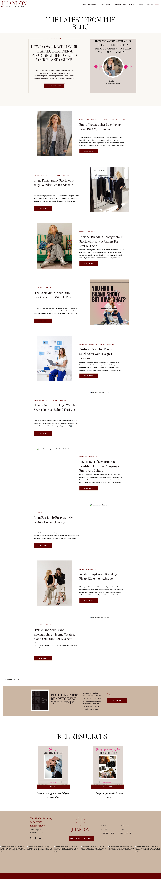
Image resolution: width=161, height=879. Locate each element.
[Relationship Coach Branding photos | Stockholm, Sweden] (54, 583)
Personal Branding (108, 120)
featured (38, 513)
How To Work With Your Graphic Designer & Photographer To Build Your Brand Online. (54, 53)
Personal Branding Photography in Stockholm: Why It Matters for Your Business (101, 241)
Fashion (47, 175)
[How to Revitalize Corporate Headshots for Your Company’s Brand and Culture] (54, 470)
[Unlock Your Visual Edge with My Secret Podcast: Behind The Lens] (109, 414)
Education (84, 120)
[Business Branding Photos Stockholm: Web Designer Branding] (54, 358)
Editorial (38, 175)
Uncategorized (41, 400)
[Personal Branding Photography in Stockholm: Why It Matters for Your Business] (54, 246)
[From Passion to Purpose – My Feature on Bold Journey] (109, 527)
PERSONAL (94, 120)
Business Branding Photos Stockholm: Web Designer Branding (96, 353)
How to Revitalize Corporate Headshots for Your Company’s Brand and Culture (99, 466)
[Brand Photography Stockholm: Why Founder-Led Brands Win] (109, 189)
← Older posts (11, 679)
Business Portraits (88, 344)
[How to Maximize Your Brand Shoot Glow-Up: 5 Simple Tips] (109, 302)
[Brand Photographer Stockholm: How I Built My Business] (54, 133)
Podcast (122, 120)
